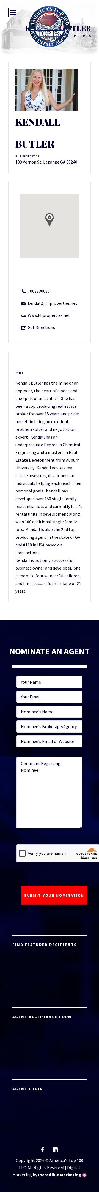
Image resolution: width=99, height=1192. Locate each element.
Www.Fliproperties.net (49, 315)
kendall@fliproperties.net (52, 303)
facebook (42, 1152)
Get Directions (41, 327)
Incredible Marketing (59, 1174)
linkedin (55, 1152)
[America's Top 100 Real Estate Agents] (49, 26)
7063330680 (39, 291)
